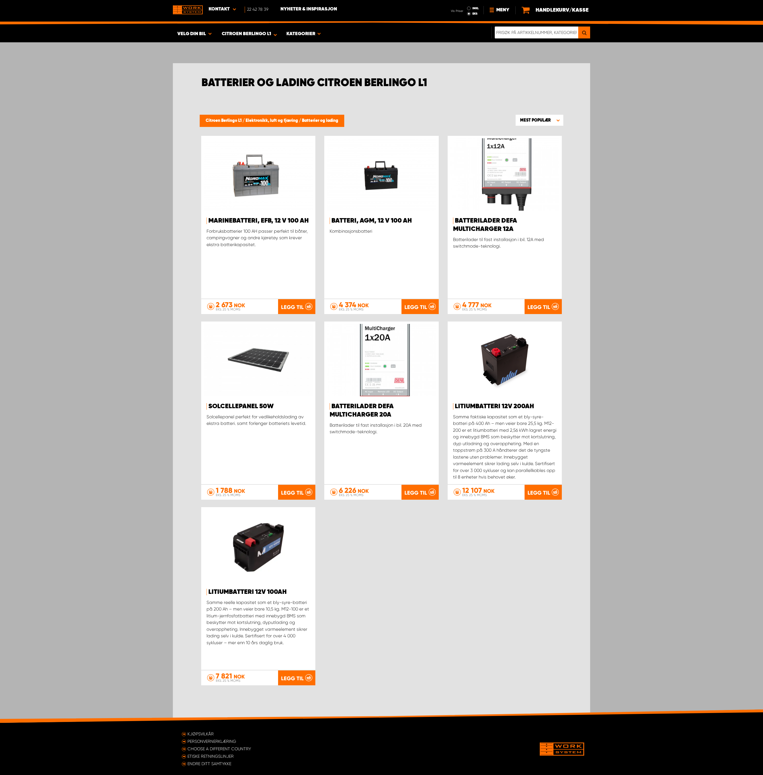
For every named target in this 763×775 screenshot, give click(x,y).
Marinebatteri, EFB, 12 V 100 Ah (258, 221)
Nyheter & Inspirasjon (308, 9)
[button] (539, 120)
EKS (474, 13)
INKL (475, 8)
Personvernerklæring (211, 741)
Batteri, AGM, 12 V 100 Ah (371, 221)
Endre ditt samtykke (209, 763)
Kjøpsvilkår (200, 733)
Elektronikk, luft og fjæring (272, 121)
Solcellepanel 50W (241, 406)
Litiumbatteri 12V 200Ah (494, 406)
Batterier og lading (320, 121)
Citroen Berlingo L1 (224, 121)
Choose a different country (219, 748)
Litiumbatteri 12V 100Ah (247, 592)
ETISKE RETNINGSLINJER (210, 756)
